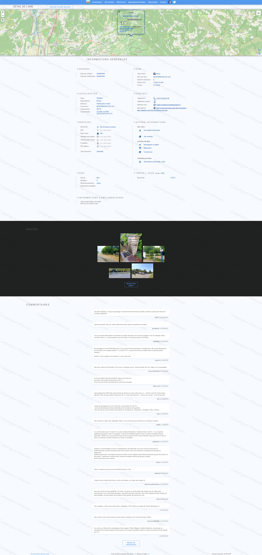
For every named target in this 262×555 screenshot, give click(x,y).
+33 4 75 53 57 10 (162, 98)
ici (135, 554)
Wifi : (82, 130)
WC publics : (84, 146)
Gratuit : (83, 178)
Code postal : (85, 109)
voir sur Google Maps (127, 28)
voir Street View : (125, 27)
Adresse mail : (142, 105)
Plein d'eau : (84, 133)
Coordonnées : (85, 112)
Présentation (97, 2)
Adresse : (83, 104)
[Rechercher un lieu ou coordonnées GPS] (2, 19)
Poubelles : (84, 143)
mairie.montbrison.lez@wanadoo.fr (168, 105)
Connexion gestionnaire (41, 554)
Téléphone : (141, 98)
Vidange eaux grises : (87, 137)
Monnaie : (83, 180)
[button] (131, 35)
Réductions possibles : (88, 187)
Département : (85, 101)
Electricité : (84, 127)
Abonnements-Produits (136, 2)
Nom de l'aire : (142, 77)
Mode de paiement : (87, 183)
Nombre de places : (144, 80)
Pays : (82, 98)
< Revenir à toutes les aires (60, 7)
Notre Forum (121, 2)
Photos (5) (123, 31)
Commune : (84, 106)
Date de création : (86, 74)
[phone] (154, 101)
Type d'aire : (141, 74)
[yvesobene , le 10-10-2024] (119, 273)
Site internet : (141, 108)
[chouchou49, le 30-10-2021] (142, 271)
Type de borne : (86, 151)
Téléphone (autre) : (144, 101)
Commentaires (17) (126, 30)
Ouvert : (140, 85)
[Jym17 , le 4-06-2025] (108, 254)
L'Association (153, 2)
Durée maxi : (141, 82)
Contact (163, 2)
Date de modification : (88, 76)
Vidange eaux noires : (87, 140)
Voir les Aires (109, 2)
